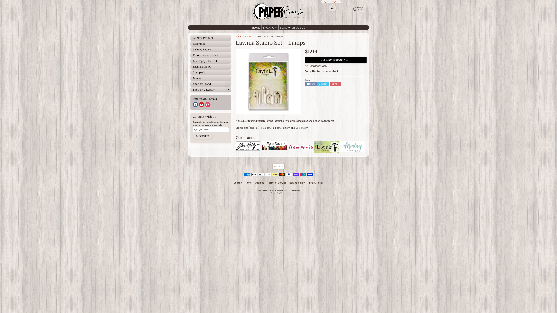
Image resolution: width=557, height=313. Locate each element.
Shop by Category (212, 90)
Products (249, 36)
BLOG (285, 28)
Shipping (259, 182)
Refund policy (297, 182)
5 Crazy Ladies (202, 49)
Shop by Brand (212, 84)
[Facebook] (195, 104)
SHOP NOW (270, 27)
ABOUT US (298, 27)
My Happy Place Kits (205, 61)
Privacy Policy (315, 182)
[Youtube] (201, 104)
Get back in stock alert (336, 60)
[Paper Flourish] (278, 11)
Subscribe (202, 136)
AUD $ (277, 166)
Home (239, 36)
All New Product (203, 38)
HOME (256, 27)
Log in (325, 2)
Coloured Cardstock (205, 55)
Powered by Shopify (278, 193)
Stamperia (199, 72)
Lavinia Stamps (202, 66)
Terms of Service (276, 182)
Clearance (199, 43)
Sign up (335, 2)
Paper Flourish (277, 190)
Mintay (197, 78)
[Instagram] (207, 104)
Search (238, 182)
